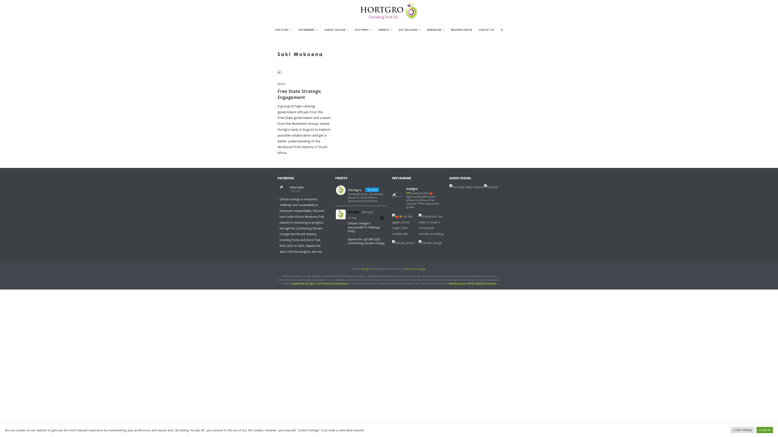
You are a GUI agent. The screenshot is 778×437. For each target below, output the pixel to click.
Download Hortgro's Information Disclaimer (319, 283)
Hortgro (354, 212)
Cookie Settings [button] (742, 430)
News (281, 84)
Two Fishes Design (414, 269)
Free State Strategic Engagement (299, 94)
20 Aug (352, 218)
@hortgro (367, 212)
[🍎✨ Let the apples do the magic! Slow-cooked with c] (404, 226)
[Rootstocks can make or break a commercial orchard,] (431, 226)
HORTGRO (297, 187)
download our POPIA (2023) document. (473, 283)
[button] (502, 29)
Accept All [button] (765, 430)
